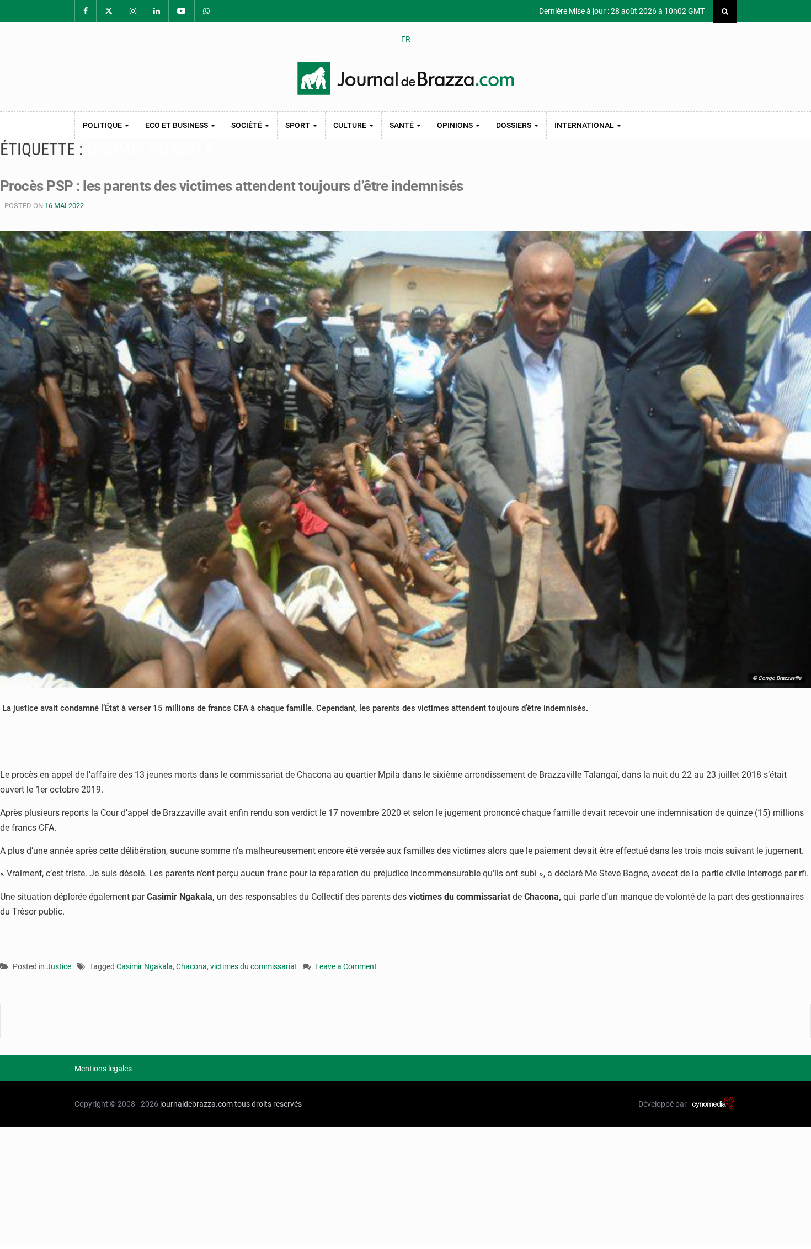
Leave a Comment (346, 967)
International (585, 125)
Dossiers (514, 125)
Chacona (191, 966)
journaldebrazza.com (196, 1103)
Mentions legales (103, 1068)
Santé (402, 125)
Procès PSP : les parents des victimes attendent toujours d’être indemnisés (231, 186)
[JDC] (405, 78)
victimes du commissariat (253, 966)
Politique (103, 125)
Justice (58, 966)
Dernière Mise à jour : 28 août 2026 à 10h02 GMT (621, 11)
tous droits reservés (268, 1103)
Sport (298, 125)
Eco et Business (177, 125)
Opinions (455, 125)
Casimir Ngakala (144, 966)
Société (247, 125)
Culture (350, 125)
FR (405, 39)
